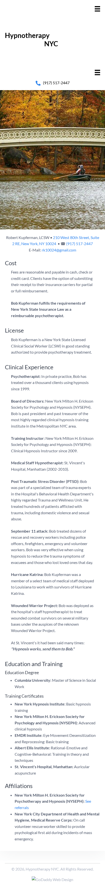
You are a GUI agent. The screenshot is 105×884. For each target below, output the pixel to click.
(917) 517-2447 (56, 82)
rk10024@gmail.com (59, 250)
